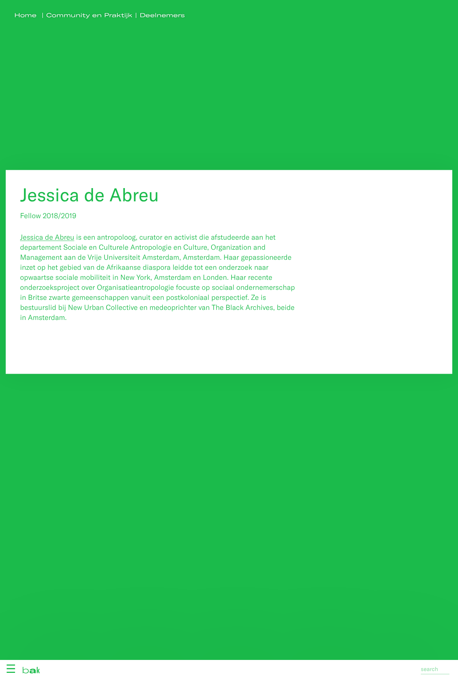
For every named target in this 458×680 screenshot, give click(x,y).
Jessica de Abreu (47, 237)
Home (25, 15)
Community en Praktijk (89, 15)
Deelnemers (162, 15)
